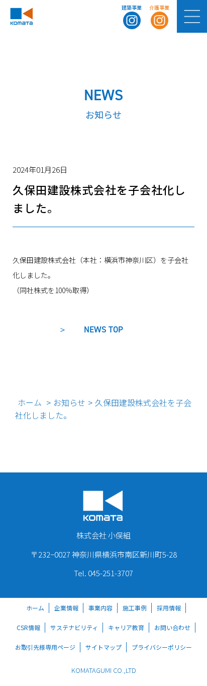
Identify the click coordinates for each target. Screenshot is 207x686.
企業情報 (66, 607)
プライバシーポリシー (162, 647)
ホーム (30, 402)
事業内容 (100, 607)
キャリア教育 (126, 627)
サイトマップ (103, 647)
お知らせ (69, 402)
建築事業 (132, 7)
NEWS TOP (103, 329)
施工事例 (135, 607)
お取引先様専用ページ (45, 647)
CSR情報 (28, 627)
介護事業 (159, 7)
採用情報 (169, 607)
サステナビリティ (74, 627)
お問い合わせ (172, 627)
